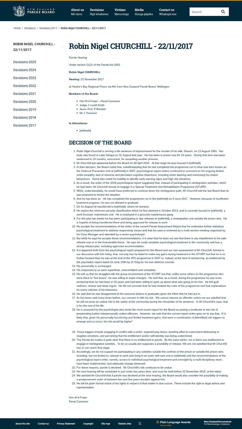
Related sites (124, 423)
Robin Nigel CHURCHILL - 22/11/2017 (83, 28)
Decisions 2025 (24, 62)
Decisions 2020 (24, 102)
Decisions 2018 (24, 117)
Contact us (168, 12)
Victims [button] (122, 12)
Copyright (88, 423)
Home (17, 28)
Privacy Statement (66, 423)
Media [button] (144, 12)
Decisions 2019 (24, 109)
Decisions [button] (99, 12)
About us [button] (77, 12)
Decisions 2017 (48, 28)
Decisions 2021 (24, 94)
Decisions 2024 (24, 70)
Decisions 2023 (24, 78)
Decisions (30, 28)
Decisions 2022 (24, 86)
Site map (105, 423)
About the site (23, 423)
